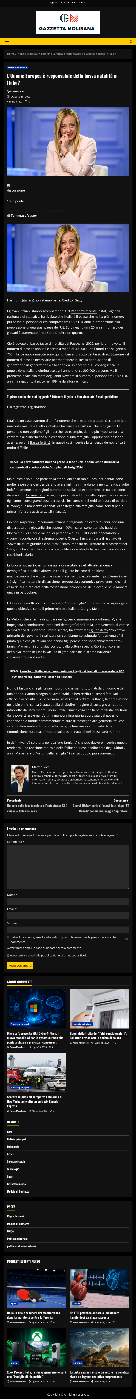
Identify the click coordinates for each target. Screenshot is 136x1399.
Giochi (14, 1362)
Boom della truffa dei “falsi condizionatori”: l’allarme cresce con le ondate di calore (98, 1035)
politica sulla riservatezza (21, 1246)
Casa (9, 1132)
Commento (15, 842)
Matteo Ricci (17, 91)
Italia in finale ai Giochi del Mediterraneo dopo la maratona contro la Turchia (33, 1315)
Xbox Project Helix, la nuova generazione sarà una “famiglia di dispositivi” (36, 1374)
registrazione (37, 407)
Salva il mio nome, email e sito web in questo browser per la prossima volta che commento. (64, 939)
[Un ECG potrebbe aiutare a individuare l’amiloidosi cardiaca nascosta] (99, 1288)
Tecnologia (13, 1169)
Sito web (12, 923)
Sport (10, 1176)
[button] (7, 41)
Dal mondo (13, 1146)
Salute (76, 1303)
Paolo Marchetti (18, 1047)
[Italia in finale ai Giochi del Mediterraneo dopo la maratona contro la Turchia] (36, 1288)
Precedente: (37, 805)
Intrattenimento (16, 1184)
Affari (10, 1154)
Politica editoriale (17, 1238)
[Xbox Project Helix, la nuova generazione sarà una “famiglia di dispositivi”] (36, 1347)
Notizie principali (17, 67)
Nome (12, 895)
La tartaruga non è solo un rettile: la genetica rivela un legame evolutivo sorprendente (99, 1374)
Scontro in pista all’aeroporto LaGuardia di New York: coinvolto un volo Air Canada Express (34, 1101)
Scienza (77, 1362)
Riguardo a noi (15, 1216)
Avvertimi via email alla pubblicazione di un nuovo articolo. (49, 955)
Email (12, 909)
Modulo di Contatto (18, 1191)
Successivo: (101, 805)
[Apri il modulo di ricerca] (131, 41)
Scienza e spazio (16, 1161)
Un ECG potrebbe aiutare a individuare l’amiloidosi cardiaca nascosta (94, 1315)
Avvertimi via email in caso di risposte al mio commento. (44, 948)
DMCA (10, 1231)
